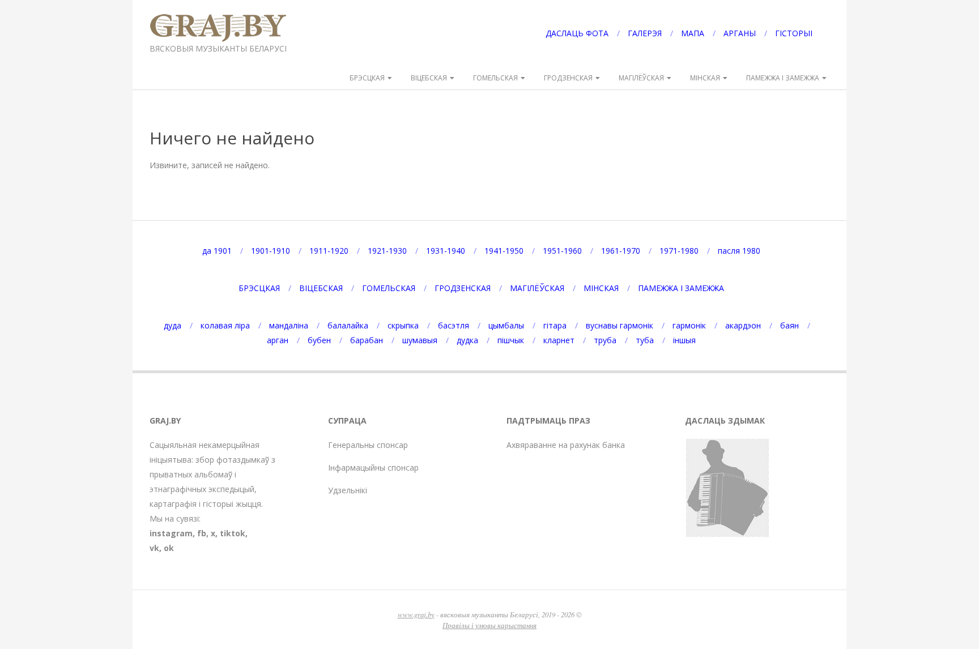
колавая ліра (225, 325)
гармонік (689, 325)
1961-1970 (620, 250)
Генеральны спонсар (368, 444)
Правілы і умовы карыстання (489, 625)
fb (201, 533)
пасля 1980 (739, 250)
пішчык (510, 340)
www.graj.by (416, 614)
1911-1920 (328, 250)
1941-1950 (503, 250)
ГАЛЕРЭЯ (645, 33)
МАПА (692, 33)
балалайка (347, 325)
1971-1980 (679, 250)
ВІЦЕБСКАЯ (429, 78)
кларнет (558, 340)
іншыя (684, 340)
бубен (319, 340)
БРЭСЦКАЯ (367, 78)
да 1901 (217, 250)
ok (169, 548)
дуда (172, 325)
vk (154, 548)
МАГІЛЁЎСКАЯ (641, 78)
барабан (366, 340)
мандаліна (288, 325)
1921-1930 (387, 250)
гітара (555, 325)
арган (277, 340)
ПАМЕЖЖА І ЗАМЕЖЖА (782, 78)
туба (645, 340)
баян (789, 325)
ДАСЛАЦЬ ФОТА (577, 33)
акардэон (743, 325)
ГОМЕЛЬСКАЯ (495, 78)
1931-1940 (445, 250)
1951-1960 (562, 250)
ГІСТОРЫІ (793, 33)
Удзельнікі (347, 490)
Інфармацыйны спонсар (373, 467)
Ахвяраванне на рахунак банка (565, 444)
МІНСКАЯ (705, 78)
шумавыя (419, 340)
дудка (467, 340)
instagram (171, 533)
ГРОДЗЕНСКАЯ (568, 78)
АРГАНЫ (739, 33)
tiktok (232, 533)
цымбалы (506, 325)
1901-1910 (270, 250)
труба (605, 340)
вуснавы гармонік (619, 325)
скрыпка (403, 325)
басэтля (453, 325)
